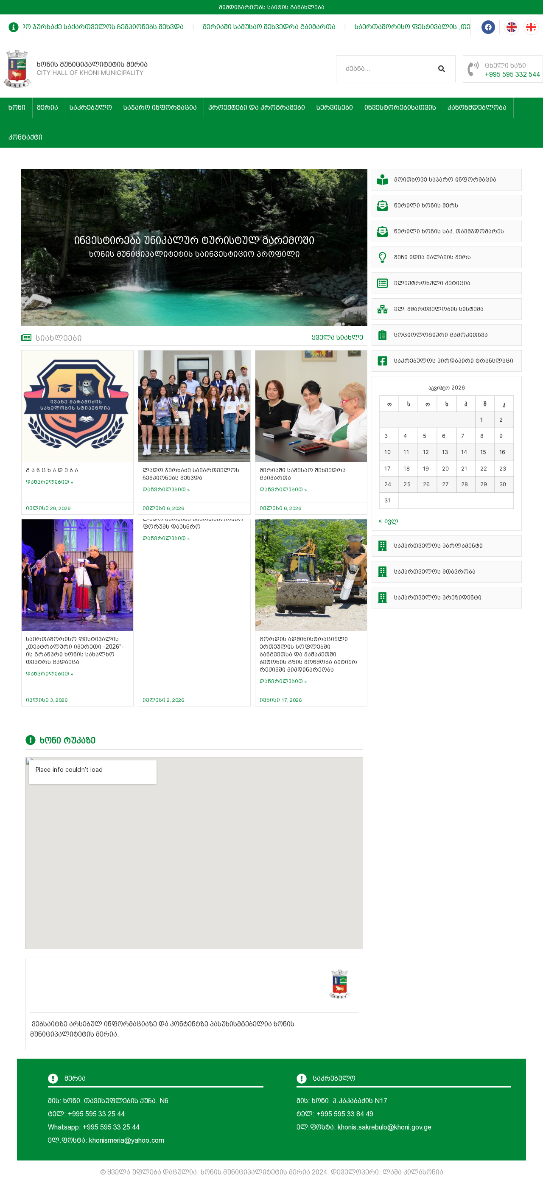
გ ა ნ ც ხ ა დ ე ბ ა (52, 470)
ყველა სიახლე (337, 338)
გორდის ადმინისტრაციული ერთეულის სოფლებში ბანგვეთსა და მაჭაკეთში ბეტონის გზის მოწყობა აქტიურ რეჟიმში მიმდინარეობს (308, 654)
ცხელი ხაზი (505, 66)
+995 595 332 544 (512, 74)
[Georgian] (531, 27)
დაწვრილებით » (49, 482)
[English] (511, 27)
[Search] (441, 69)
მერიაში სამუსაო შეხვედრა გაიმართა (258, 27)
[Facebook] (488, 27)
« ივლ (388, 520)
